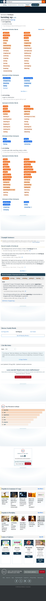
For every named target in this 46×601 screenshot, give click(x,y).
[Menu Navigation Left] (1, 5)
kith (22, 456)
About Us (8, 577)
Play (6, 553)
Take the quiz (40, 560)
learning (38, 278)
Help (4, 577)
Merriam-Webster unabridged (23, 377)
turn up (13, 20)
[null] (25, 456)
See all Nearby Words (22, 335)
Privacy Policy (33, 577)
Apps (13, 577)
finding (18, 278)
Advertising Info (19, 577)
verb (14, 17)
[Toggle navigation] (1, 2)
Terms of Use (40, 577)
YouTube (25, 581)
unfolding (24, 278)
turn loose (33, 331)
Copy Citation (23, 359)
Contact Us (26, 577)
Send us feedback (36, 242)
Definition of (8, 301)
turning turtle (5, 331)
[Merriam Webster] (23, 450)
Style (2, 349)
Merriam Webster (4, 571)
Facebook (16, 581)
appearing (5, 278)
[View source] (30, 250)
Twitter (21, 581)
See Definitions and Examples (22, 458)
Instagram (29, 581)
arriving (12, 278)
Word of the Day (23, 453)
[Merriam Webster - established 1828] (4, 1)
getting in (31, 278)
